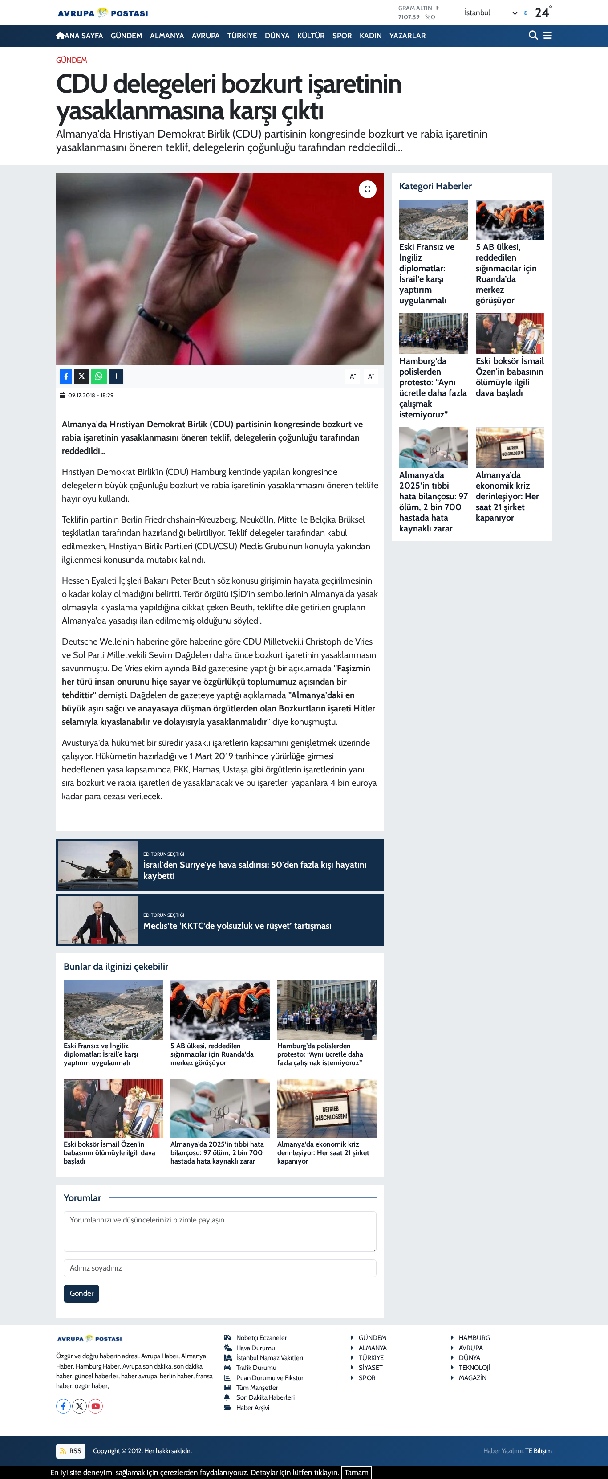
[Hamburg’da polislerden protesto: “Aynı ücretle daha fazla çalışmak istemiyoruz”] (327, 1009)
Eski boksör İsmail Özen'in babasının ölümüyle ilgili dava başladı (109, 1152)
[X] (79, 1406)
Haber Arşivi (252, 1408)
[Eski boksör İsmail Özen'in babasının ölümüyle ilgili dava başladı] (113, 1107)
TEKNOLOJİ (474, 1368)
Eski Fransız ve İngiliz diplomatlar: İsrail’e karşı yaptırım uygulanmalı (101, 1054)
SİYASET (371, 1368)
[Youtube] (95, 1406)
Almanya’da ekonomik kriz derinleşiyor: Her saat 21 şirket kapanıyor (323, 1152)
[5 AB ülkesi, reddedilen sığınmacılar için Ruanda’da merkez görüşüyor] (220, 1009)
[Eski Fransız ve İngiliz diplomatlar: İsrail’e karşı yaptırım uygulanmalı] (113, 1009)
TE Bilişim (538, 1451)
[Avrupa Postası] (103, 12)
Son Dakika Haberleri (265, 1397)
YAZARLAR (407, 35)
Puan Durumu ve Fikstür (270, 1378)
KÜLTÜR (311, 35)
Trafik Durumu (256, 1368)
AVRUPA (206, 35)
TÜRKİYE (242, 35)
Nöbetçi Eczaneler (261, 1338)
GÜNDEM (126, 35)
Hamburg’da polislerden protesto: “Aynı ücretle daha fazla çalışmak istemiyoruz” (320, 1054)
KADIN (371, 35)
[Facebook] (63, 1406)
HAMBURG (474, 1338)
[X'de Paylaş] (81, 376)
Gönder (81, 1293)
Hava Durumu (255, 1348)
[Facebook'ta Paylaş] (66, 376)
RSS (74, 1451)
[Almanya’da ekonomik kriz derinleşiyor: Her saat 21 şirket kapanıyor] (327, 1107)
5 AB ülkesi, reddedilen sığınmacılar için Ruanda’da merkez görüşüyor (212, 1054)
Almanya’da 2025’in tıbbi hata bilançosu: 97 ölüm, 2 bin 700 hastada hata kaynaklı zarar (217, 1152)
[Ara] (534, 35)
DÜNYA (277, 35)
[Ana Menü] (546, 35)
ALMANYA (167, 35)
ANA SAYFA (84, 35)
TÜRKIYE (371, 1358)
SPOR (342, 35)
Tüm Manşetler (257, 1388)
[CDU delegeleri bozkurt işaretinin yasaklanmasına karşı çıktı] (220, 269)
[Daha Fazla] (116, 376)
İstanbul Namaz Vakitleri (269, 1358)
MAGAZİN (472, 1378)
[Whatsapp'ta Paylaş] (99, 376)
